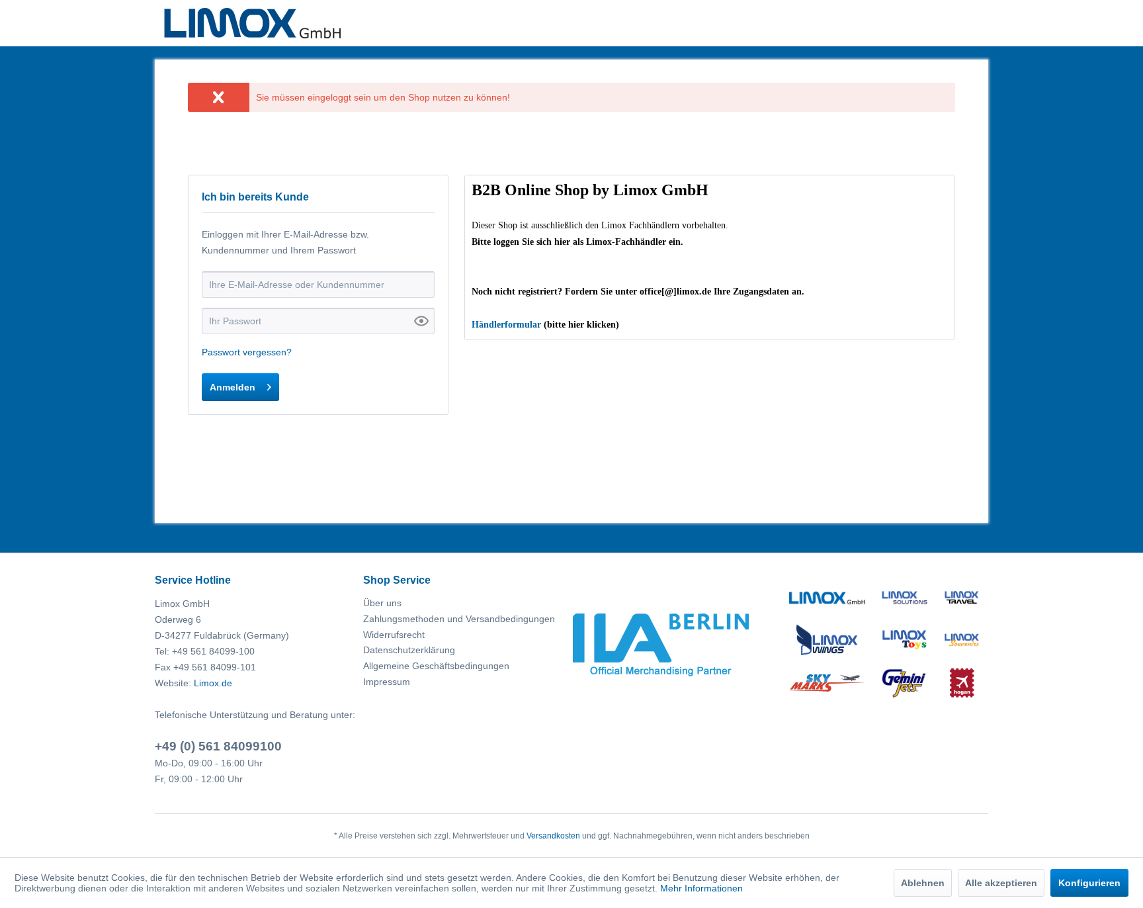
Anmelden (232, 387)
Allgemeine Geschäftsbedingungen (436, 665)
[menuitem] (464, 604)
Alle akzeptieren (1001, 883)
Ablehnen (923, 883)
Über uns (382, 603)
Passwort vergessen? (247, 352)
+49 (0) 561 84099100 (218, 746)
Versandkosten (553, 835)
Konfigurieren (1089, 883)
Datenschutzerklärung (409, 650)
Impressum (386, 681)
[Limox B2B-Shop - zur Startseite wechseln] (252, 23)
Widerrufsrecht (394, 634)
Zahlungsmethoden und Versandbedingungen (459, 618)
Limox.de (213, 683)
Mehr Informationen (701, 888)
